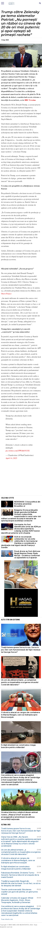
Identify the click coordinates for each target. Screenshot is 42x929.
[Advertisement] (21, 477)
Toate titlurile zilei (7, 919)
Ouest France (6, 293)
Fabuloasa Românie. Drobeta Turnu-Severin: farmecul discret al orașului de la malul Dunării (20, 875)
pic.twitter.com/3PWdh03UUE (18, 450)
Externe (16, 620)
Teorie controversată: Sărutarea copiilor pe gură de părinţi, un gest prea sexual (19, 891)
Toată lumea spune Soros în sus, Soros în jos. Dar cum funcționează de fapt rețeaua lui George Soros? (20, 649)
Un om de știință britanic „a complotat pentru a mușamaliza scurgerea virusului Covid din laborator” (19, 682)
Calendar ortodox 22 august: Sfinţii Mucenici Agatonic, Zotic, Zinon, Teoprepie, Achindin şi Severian (17, 900)
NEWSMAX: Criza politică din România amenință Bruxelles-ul (27, 504)
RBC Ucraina (30, 100)
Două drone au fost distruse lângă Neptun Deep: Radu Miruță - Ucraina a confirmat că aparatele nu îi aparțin (27, 554)
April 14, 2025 (11, 458)
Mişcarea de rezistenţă (21, 3)
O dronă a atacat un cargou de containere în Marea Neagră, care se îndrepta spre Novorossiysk (20, 714)
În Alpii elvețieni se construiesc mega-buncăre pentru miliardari (18, 746)
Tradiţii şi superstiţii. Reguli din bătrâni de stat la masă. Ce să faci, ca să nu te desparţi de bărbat (21, 883)
